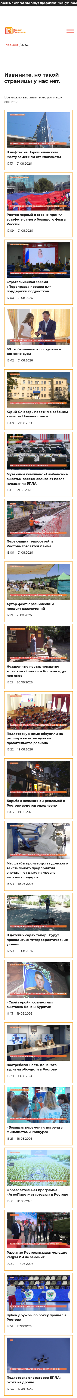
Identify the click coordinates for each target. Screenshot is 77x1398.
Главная (11, 45)
